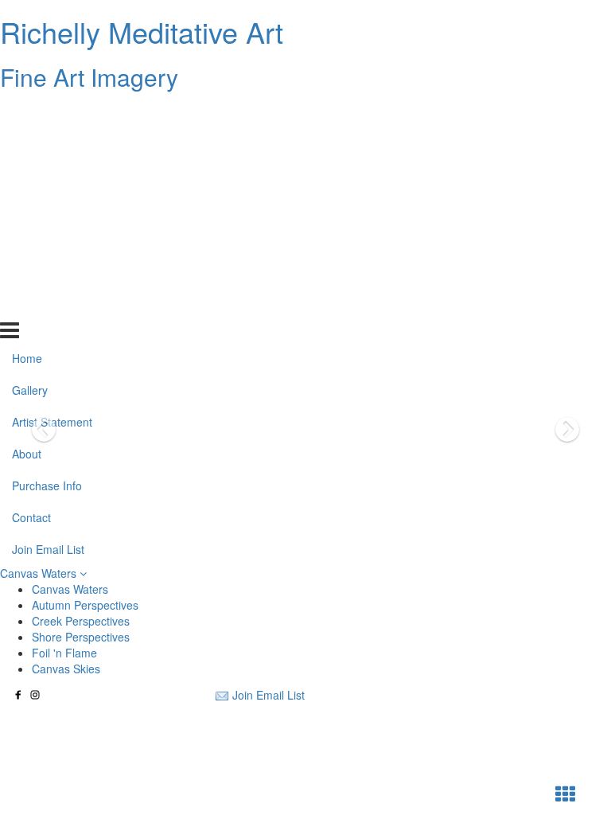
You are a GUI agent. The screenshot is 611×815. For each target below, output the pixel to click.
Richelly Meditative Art (141, 31)
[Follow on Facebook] (18, 694)
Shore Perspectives (81, 637)
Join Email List (48, 305)
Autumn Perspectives (85, 605)
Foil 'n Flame (64, 653)
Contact (31, 273)
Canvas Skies (66, 669)
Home (27, 114)
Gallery (30, 146)
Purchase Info (47, 241)
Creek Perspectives (81, 621)
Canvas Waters (40, 573)
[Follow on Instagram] (35, 694)
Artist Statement (52, 177)
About (26, 209)
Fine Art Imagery (89, 77)
